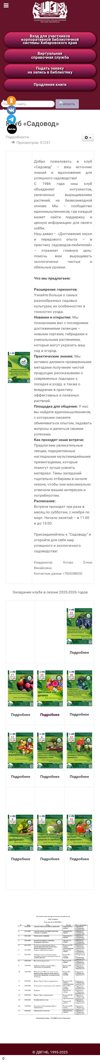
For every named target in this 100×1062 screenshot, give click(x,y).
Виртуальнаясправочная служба (50, 55)
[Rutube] (12, 128)
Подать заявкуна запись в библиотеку (50, 70)
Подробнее (50, 714)
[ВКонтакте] (11, 109)
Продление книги (50, 84)
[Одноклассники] (11, 100)
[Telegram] (11, 119)
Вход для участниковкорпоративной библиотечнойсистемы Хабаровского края (50, 39)
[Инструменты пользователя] (88, 137)
